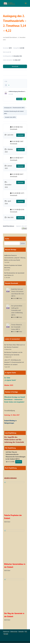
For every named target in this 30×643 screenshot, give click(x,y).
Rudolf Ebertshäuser (11, 37)
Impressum (6, 631)
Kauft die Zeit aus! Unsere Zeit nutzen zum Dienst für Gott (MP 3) (17, 292)
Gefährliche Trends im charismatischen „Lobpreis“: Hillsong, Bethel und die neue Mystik (15, 258)
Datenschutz (13, 631)
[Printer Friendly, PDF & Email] (24, 228)
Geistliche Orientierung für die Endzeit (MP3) (14, 112)
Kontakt (6, 634)
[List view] (9, 85)
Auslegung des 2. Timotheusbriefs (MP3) (14, 107)
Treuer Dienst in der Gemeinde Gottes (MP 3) (16, 327)
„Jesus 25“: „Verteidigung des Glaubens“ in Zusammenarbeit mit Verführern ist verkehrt (14, 362)
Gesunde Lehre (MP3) (10, 117)
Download (15, 66)
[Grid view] (6, 85)
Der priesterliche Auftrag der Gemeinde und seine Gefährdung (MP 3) (17, 310)
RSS (26, 631)
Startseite (21, 631)
